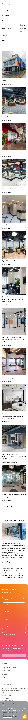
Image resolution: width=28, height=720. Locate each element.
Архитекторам (6, 684)
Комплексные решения (9, 667)
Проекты (4, 674)
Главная (4, 10)
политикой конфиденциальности (11, 710)
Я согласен (7, 715)
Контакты (5, 677)
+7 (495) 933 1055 (7, 696)
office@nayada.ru (7, 700)
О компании (6, 681)
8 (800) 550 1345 (7, 698)
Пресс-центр (6, 670)
